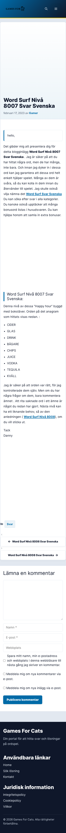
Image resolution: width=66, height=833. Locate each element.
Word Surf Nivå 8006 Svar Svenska (35, 541)
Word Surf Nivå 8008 (39, 417)
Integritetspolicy (14, 794)
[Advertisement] (33, 62)
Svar (10, 524)
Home (7, 765)
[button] (46, 9)
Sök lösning (11, 771)
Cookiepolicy (12, 800)
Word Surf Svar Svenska (44, 194)
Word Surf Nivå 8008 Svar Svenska (31, 555)
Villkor (7, 806)
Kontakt (8, 777)
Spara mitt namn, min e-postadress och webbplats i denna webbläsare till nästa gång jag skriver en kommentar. (34, 660)
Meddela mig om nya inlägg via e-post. (33, 688)
